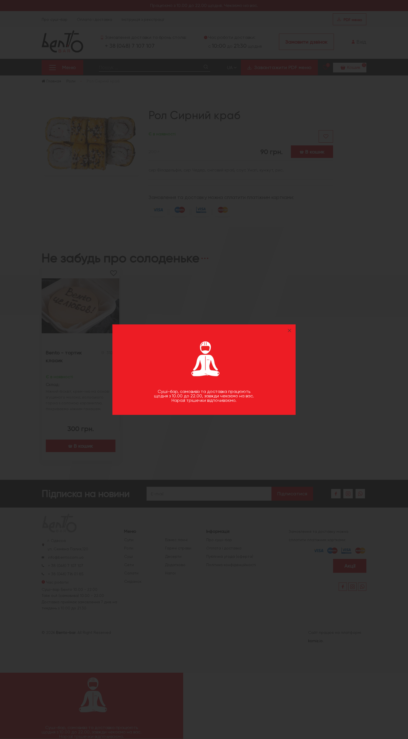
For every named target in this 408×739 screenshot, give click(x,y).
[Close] (289, 330)
